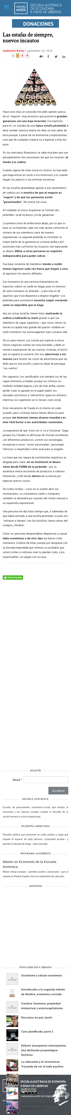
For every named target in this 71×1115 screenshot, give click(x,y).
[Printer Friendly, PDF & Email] (13, 577)
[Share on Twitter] (56, 56)
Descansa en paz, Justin (36, 1017)
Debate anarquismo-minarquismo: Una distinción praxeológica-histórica (43, 1050)
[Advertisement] (35, 927)
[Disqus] (35, 625)
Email (17, 780)
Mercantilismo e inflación (37, 1075)
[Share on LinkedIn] (64, 56)
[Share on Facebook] (49, 56)
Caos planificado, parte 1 (37, 1031)
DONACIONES (38, 23)
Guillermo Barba (13, 50)
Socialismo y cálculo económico (41, 975)
